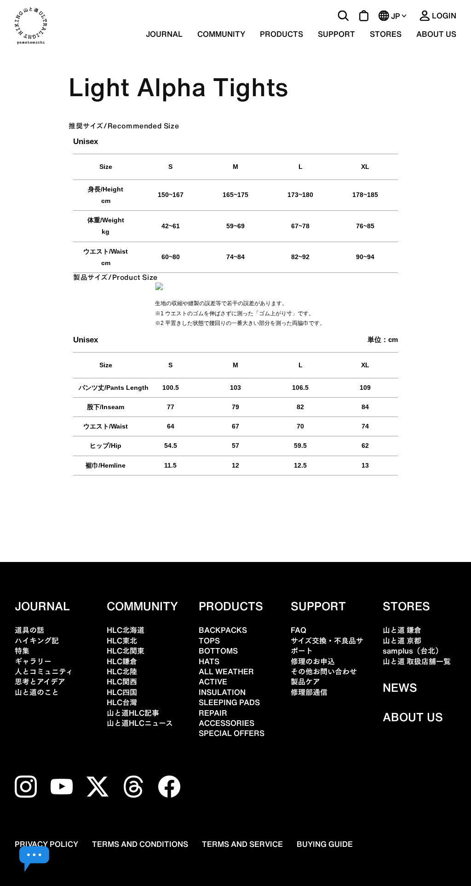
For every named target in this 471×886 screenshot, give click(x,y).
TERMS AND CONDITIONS (140, 844)
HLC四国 (122, 692)
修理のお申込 (313, 661)
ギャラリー (33, 661)
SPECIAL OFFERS (231, 733)
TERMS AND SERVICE (242, 844)
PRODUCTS (231, 606)
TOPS (209, 640)
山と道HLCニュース (140, 723)
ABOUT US (436, 34)
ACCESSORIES (226, 723)
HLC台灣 (122, 702)
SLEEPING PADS (229, 702)
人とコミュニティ (44, 671)
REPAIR (213, 713)
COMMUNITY (221, 34)
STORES (386, 34)
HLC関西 (122, 681)
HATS (209, 661)
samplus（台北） (412, 650)
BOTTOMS (218, 650)
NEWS (400, 687)
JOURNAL (164, 34)
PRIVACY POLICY (46, 844)
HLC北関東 (125, 650)
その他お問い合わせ (324, 671)
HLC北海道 (125, 630)
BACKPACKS (223, 630)
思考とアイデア (40, 681)
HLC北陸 (122, 671)
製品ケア (305, 681)
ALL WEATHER (226, 671)
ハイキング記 (37, 640)
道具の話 (29, 630)
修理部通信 (309, 692)
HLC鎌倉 (122, 661)
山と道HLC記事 (133, 713)
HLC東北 (122, 640)
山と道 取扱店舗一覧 (417, 661)
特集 (22, 650)
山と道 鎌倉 (402, 630)
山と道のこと (37, 692)
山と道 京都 (402, 640)
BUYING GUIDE (325, 844)
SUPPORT (336, 34)
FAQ (298, 630)
